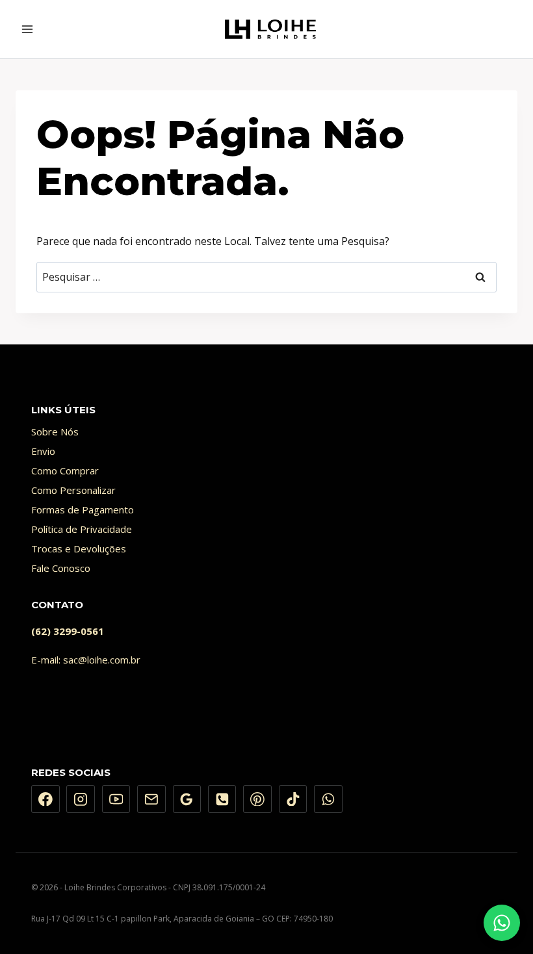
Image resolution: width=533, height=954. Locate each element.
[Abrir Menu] (28, 29)
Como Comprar (65, 470)
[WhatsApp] (328, 799)
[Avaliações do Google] (187, 799)
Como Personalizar (73, 489)
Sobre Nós (55, 431)
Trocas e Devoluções (78, 548)
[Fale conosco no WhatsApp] (502, 923)
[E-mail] (151, 799)
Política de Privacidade (81, 528)
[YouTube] (116, 799)
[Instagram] (80, 799)
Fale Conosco (60, 567)
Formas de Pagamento (82, 509)
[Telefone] (222, 799)
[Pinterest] (257, 799)
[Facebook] (45, 799)
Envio (43, 451)
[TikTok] (293, 799)
